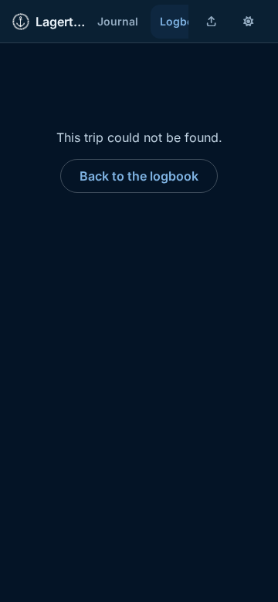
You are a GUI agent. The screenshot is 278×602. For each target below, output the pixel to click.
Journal (117, 21)
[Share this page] (212, 22)
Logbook (183, 21)
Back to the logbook (139, 176)
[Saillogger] (20, 21)
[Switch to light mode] (249, 22)
